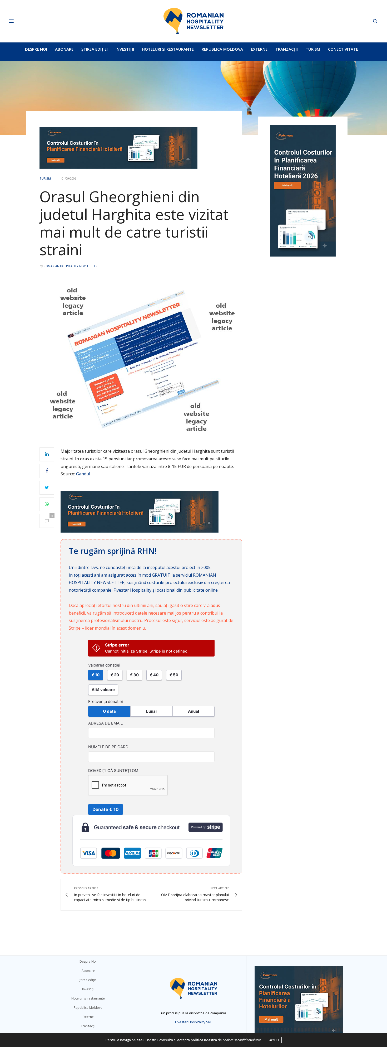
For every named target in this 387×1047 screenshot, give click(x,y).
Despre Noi (36, 49)
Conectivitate (343, 49)
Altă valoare (103, 689)
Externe (259, 49)
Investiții (125, 49)
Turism (313, 49)
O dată (109, 711)
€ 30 (134, 674)
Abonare (64, 49)
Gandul (83, 474)
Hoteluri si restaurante (168, 49)
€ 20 (115, 674)
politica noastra (204, 1040)
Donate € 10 (105, 809)
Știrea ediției (94, 49)
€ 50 (174, 674)
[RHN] (193, 21)
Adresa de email (105, 723)
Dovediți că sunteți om (113, 770)
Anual (193, 711)
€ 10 (96, 674)
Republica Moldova (222, 49)
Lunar (151, 711)
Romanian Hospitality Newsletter (70, 266)
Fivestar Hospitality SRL (193, 1022)
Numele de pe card (108, 747)
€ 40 (154, 674)
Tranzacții (286, 49)
